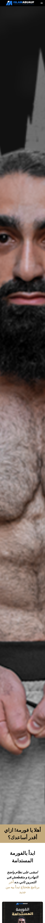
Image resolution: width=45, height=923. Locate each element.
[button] (41, 3)
